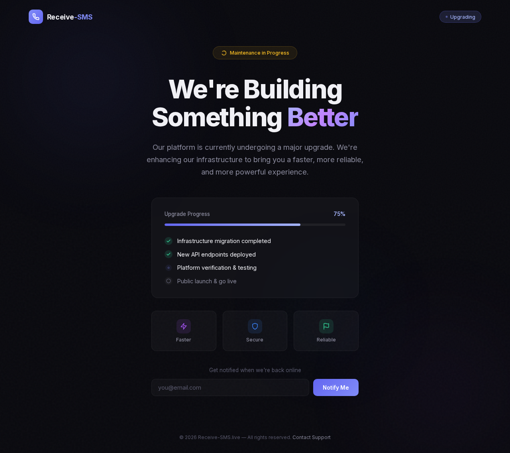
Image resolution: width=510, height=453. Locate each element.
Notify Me (336, 387)
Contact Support (311, 437)
